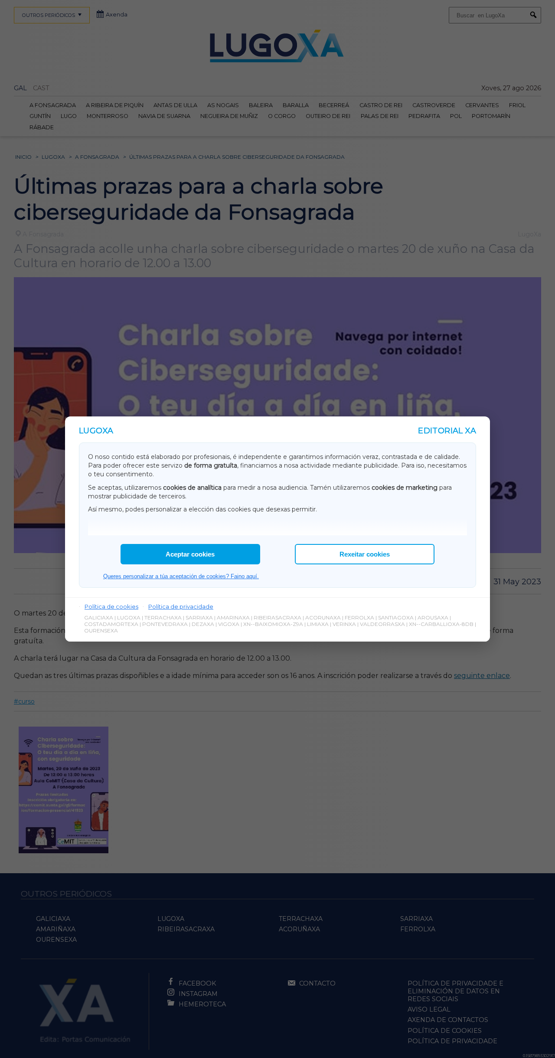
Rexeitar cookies (365, 554)
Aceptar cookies (190, 554)
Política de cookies (111, 606)
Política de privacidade (180, 606)
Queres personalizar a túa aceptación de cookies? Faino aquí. (181, 576)
